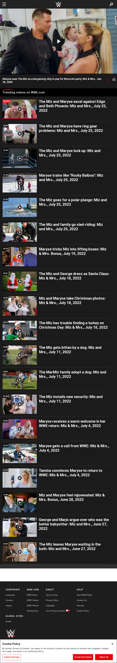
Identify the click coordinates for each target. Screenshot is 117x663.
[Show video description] (107, 79)
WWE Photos (33, 605)
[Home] (58, 4)
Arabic (8, 621)
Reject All (104, 657)
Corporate (10, 595)
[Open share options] (114, 79)
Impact (9, 605)
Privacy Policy (52, 600)
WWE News (32, 595)
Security (80, 605)
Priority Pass (32, 611)
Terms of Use (52, 595)
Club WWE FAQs (84, 595)
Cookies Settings (11, 657)
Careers (9, 600)
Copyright (50, 605)
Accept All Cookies (83, 657)
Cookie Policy (83, 611)
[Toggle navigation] (4, 4)
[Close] (112, 644)
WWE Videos (33, 600)
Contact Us (82, 600)
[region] (58, 651)
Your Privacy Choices (55, 611)
